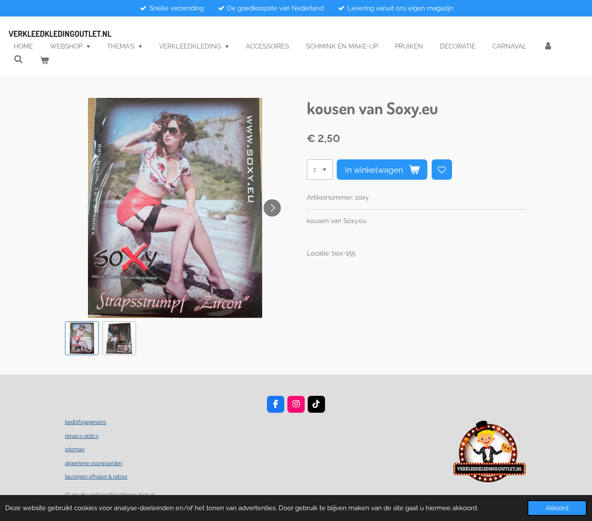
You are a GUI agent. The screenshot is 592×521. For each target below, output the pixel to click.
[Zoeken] (18, 60)
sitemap (75, 450)
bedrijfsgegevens (85, 422)
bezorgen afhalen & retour (96, 477)
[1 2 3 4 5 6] (320, 169)
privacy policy (82, 436)
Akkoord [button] (557, 508)
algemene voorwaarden (93, 463)
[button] (82, 338)
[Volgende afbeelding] (272, 208)
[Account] (548, 46)
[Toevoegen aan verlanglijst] (442, 169)
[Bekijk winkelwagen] (44, 61)
